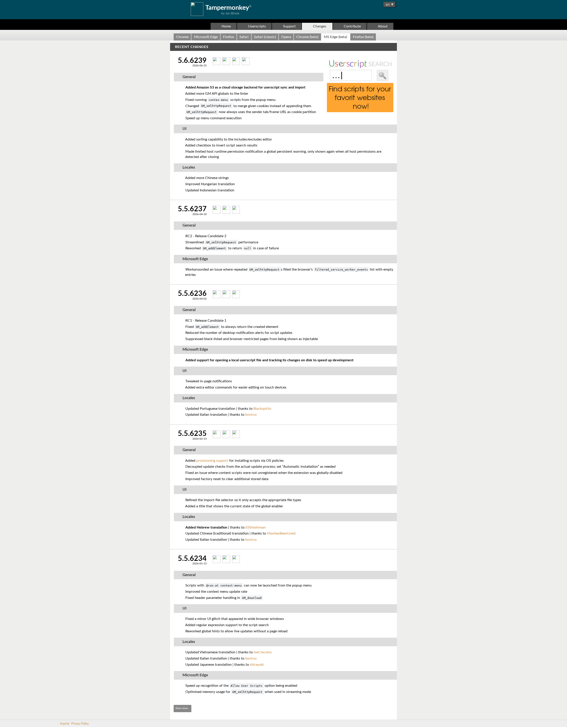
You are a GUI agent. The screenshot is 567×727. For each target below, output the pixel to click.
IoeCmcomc (263, 652)
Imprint (64, 723)
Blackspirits (262, 408)
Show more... (182, 708)
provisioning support (212, 460)
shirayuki (257, 664)
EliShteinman (255, 527)
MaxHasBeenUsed (281, 533)
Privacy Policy (80, 723)
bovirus (251, 414)
